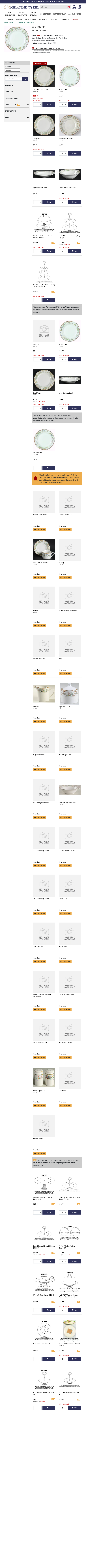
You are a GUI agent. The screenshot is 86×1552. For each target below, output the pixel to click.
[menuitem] (10, 14)
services (19, 19)
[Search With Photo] (69, 7)
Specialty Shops (30, 19)
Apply (25, 79)
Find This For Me (39, 529)
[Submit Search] (42, 7)
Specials (75, 19)
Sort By (8, 66)
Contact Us (65, 19)
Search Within (11, 75)
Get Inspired (43, 19)
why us (10, 19)
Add (49, 104)
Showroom (54, 19)
